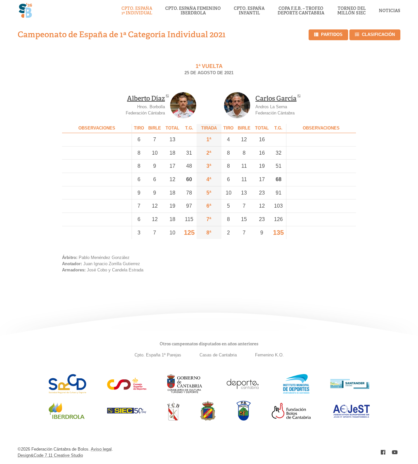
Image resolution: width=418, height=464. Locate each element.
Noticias (389, 11)
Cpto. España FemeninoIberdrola (193, 11)
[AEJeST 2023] (351, 416)
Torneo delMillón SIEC (351, 11)
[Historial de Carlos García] (237, 105)
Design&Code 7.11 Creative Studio (50, 455)
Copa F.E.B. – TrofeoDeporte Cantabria (301, 11)
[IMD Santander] (296, 392)
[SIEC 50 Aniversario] (126, 412)
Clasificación (378, 34)
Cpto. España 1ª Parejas (158, 354)
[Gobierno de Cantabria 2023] (184, 392)
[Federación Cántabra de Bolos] (173, 418)
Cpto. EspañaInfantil (249, 11)
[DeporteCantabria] (242, 392)
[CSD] (126, 388)
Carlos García (276, 98)
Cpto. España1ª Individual (136, 11)
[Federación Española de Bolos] (208, 418)
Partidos (332, 34)
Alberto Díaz (146, 98)
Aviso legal (101, 449)
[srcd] (67, 392)
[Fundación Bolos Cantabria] (291, 417)
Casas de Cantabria (218, 354)
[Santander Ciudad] (349, 387)
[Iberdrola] (66, 418)
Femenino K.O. (269, 354)
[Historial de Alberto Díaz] (183, 105)
